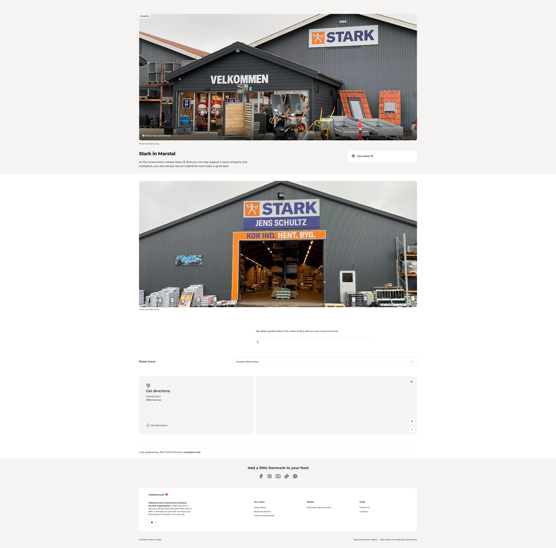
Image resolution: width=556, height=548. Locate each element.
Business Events (262, 511)
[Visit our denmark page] (261, 476)
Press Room (260, 507)
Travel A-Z (365, 507)
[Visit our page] (269, 476)
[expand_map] (411, 382)
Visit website (363, 156)
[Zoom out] (412, 429)
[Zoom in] (412, 421)
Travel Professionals (264, 515)
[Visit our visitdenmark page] (278, 476)
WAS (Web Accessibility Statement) (398, 539)
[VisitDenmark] (158, 494)
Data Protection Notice (366, 539)
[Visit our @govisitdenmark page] (286, 476)
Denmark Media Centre (319, 507)
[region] (336, 405)
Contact (364, 511)
